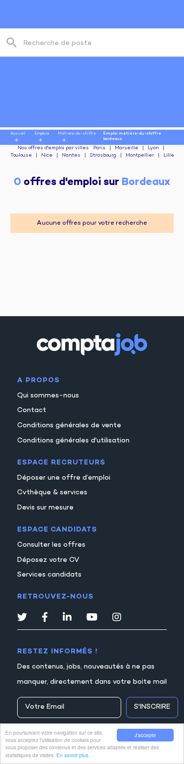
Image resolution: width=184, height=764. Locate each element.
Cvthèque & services (52, 492)
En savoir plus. (73, 755)
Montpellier (140, 156)
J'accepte (145, 735)
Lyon (153, 148)
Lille (168, 156)
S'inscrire (152, 707)
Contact (31, 410)
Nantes (71, 156)
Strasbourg (103, 156)
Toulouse (21, 156)
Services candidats (49, 575)
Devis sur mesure (45, 508)
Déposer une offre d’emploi (63, 478)
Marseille (126, 148)
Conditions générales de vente (69, 425)
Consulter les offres (51, 545)
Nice (47, 156)
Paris (99, 148)
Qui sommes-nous (48, 396)
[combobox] (96, 42)
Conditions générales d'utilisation (73, 441)
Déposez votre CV (48, 560)
